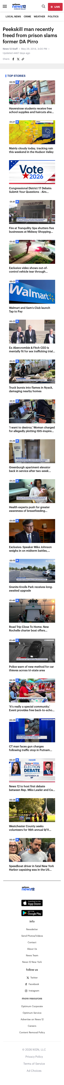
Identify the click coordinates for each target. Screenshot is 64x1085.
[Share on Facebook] (13, 59)
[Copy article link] (23, 59)
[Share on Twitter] (18, 59)
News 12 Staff (10, 49)
